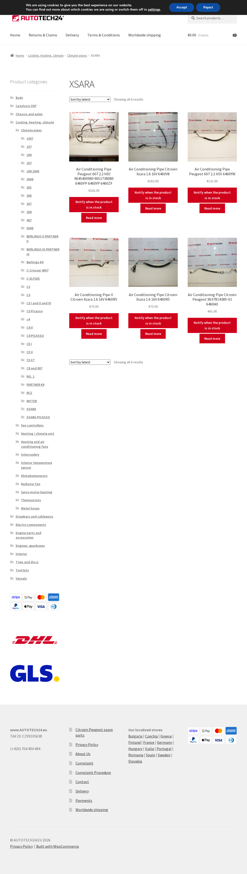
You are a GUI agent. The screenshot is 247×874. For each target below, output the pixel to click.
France (148, 742)
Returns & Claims (43, 35)
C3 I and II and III (39, 303)
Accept (181, 7)
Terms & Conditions (103, 35)
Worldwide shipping (144, 35)
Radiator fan (30, 484)
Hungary (135, 748)
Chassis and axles (29, 114)
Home (15, 35)
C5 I (29, 344)
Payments (83, 800)
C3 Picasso (35, 311)
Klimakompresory (34, 476)
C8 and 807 (34, 368)
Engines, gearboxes (30, 545)
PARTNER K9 (35, 384)
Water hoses (30, 508)
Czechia (151, 736)
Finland (134, 742)
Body (19, 97)
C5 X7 (30, 360)
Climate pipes (77, 55)
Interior (21, 554)
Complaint (84, 763)
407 (29, 220)
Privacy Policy (86, 744)
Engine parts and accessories (28, 535)
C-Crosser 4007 (37, 270)
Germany (164, 742)
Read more (94, 218)
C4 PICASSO (35, 335)
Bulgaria (135, 736)
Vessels (21, 578)
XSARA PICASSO (38, 417)
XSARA (31, 409)
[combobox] (212, 18)
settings (154, 9)
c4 (28, 319)
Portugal (164, 748)
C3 (28, 295)
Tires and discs (27, 562)
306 (29, 195)
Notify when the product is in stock (93, 205)
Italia (149, 748)
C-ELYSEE (33, 278)
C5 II (30, 352)
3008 (30, 179)
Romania (135, 754)
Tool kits (22, 570)
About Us (82, 753)
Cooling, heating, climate (46, 55)
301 (29, 187)
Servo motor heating (36, 492)
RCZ (29, 393)
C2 (28, 287)
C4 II (30, 327)
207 (29, 163)
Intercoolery (30, 454)
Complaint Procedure (93, 772)
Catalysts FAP (26, 106)
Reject (208, 7)
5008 (30, 228)
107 (29, 146)
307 (29, 204)
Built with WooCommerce (57, 846)
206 (29, 155)
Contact (82, 781)
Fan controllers (32, 425)
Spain (150, 754)
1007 (30, 138)
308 (29, 212)
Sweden (164, 754)
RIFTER (32, 401)
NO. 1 (30, 376)
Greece (166, 736)
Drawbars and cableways (34, 516)
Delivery (72, 35)
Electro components (31, 524)
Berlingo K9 (35, 262)
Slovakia (135, 761)
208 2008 (33, 171)
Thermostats (31, 500)
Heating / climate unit (37, 433)
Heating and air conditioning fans (34, 444)
